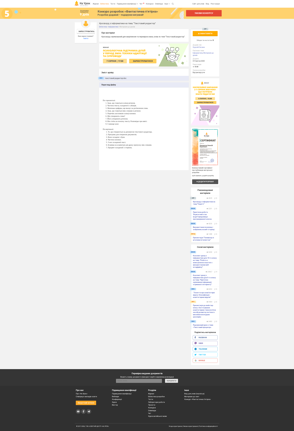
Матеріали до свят (191, 397)
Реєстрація (215, 4)
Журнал (96, 4)
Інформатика (198, 53)
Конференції (117, 399)
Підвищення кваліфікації (127, 4)
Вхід (207, 4)
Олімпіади (152, 411)
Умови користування (190, 426)
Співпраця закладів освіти (86, 397)
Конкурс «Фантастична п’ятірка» (197, 399)
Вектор (115, 405)
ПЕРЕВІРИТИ (171, 381)
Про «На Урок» (81, 394)
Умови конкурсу (204, 13)
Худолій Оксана (199, 47)
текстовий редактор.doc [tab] (115, 78)
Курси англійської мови (157, 416)
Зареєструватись (86, 31)
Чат (142, 4)
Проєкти (151, 405)
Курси (114, 402)
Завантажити (206, 33)
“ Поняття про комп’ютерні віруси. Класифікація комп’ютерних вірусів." (204, 295)
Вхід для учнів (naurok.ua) (194, 394)
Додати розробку (206, 182)
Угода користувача (175, 426)
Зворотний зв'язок (86, 403)
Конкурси (149, 4)
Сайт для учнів (198, 4)
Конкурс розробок (128, 11)
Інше (166, 4)
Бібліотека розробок (156, 397)
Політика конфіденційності (208, 426)
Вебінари (115, 397)
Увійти (85, 38)
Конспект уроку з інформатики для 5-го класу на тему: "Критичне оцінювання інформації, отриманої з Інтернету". (204, 279)
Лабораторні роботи (156, 402)
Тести (112, 4)
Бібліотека (104, 4)
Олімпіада (159, 4)
